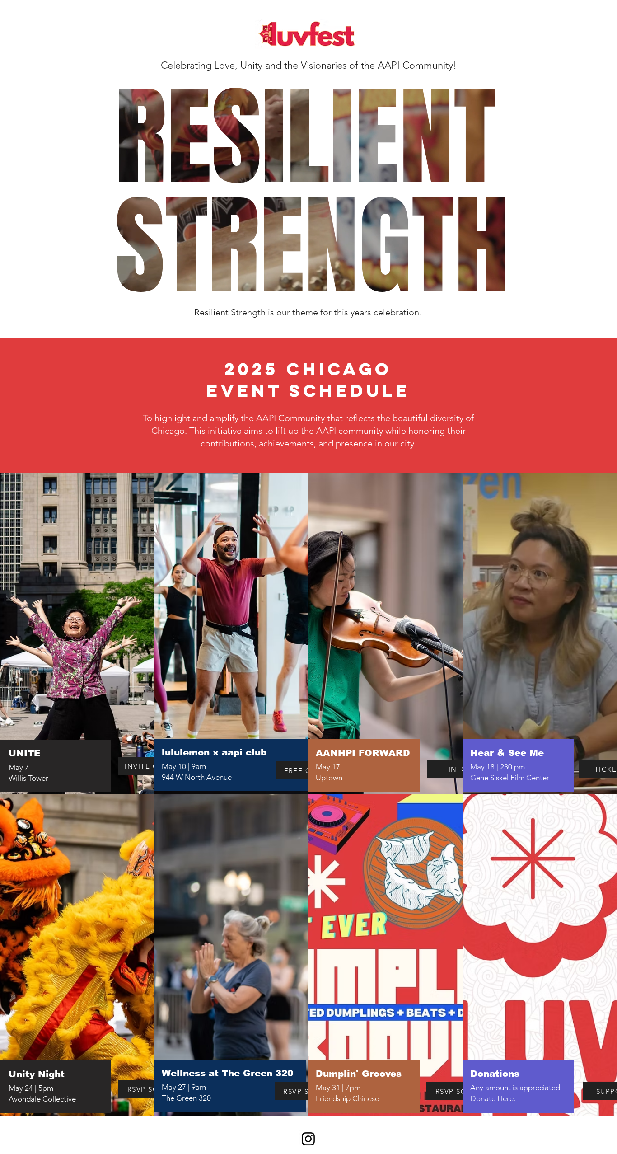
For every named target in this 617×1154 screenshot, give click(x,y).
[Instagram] (308, 1139)
